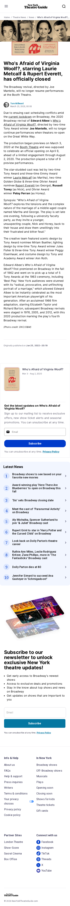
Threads (46, 859)
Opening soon (44, 787)
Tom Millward (17, 103)
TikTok (45, 853)
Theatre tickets (45, 805)
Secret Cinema (13, 853)
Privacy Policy (51, 451)
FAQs (7, 770)
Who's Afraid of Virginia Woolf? (42, 369)
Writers (8, 787)
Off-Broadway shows (49, 770)
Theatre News (19, 17)
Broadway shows (46, 764)
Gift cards (42, 810)
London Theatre (13, 842)
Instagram (47, 847)
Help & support (13, 776)
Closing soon (44, 793)
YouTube (46, 870)
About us (9, 764)
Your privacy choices (11, 801)
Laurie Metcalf (22, 177)
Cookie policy (12, 815)
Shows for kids (45, 799)
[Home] (36, 6)
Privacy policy (12, 809)
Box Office (10, 859)
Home (7, 17)
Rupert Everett (25, 185)
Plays (39, 782)
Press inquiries (13, 782)
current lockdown (19, 116)
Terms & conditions (16, 793)
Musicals (41, 776)
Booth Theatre (29, 147)
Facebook (47, 842)
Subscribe (35, 443)
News (31, 17)
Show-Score (11, 847)
